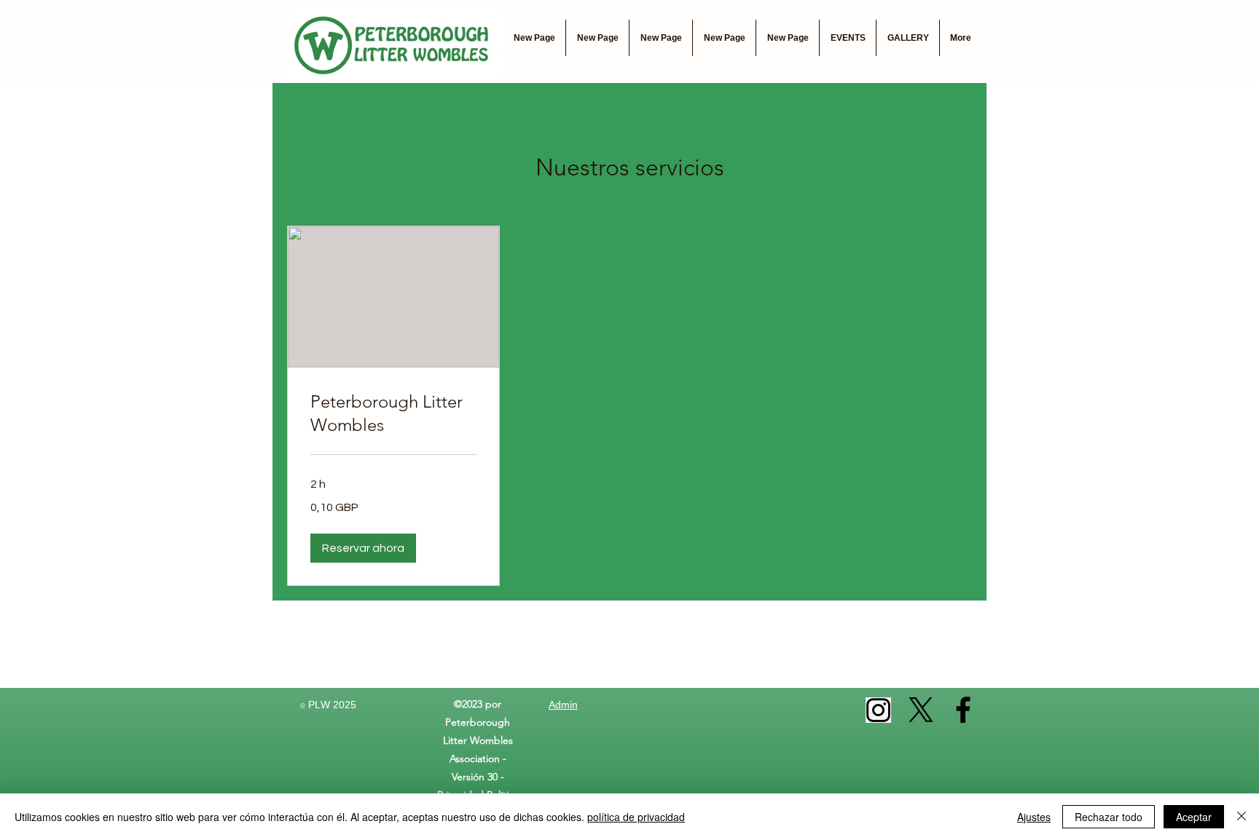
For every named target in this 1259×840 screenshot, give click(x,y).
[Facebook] (963, 709)
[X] (920, 709)
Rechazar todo (1108, 816)
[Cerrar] (1241, 816)
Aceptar (1194, 816)
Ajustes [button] (1034, 816)
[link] (393, 413)
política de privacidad (636, 816)
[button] (363, 548)
